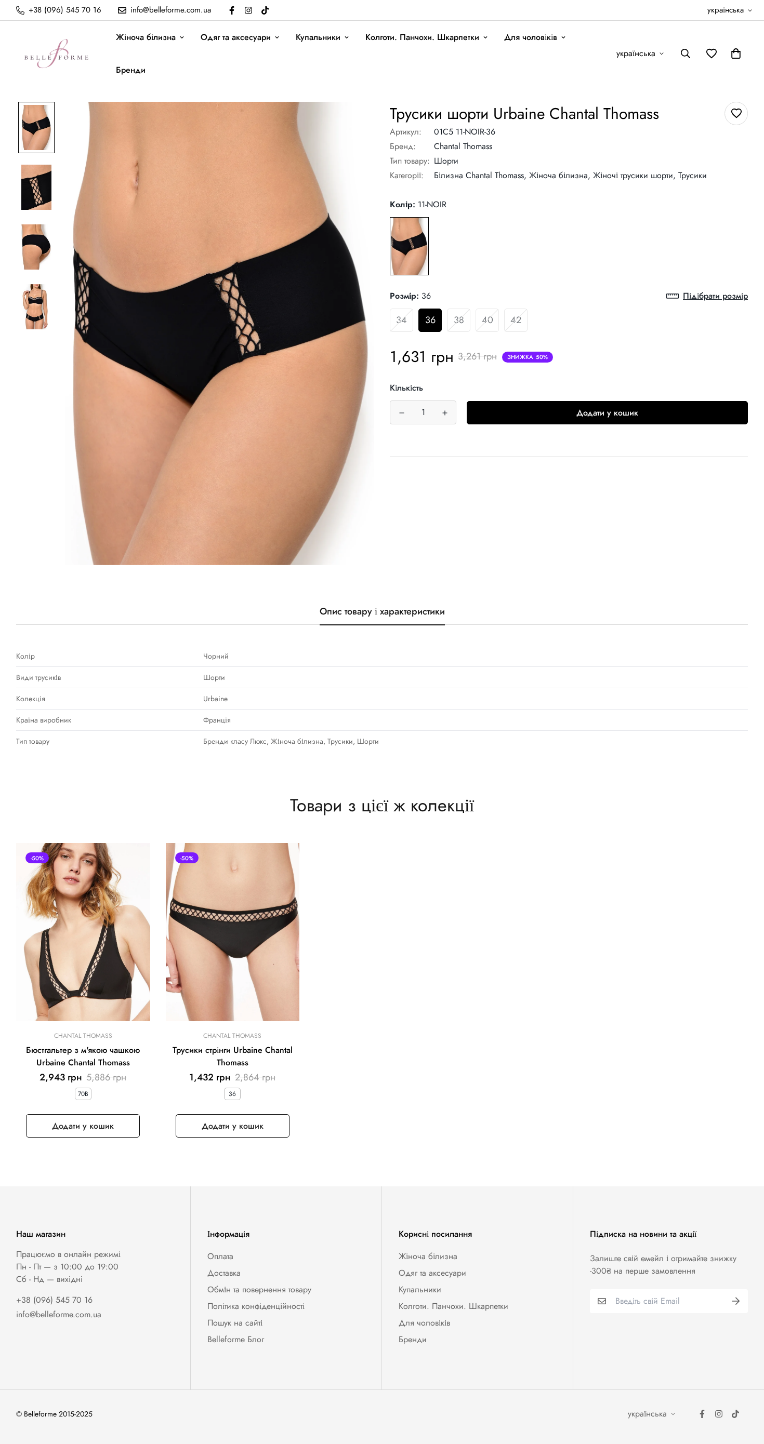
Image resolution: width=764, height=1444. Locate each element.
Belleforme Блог (235, 1339)
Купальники (318, 37)
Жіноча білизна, (559, 175)
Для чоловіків (530, 37)
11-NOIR (409, 246)
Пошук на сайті (234, 1323)
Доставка (224, 1273)
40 (487, 320)
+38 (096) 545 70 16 (54, 1300)
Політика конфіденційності (256, 1306)
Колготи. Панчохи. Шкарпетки (422, 37)
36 (430, 320)
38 (459, 320)
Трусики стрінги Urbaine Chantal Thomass (233, 1056)
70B (83, 1094)
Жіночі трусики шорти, (634, 175)
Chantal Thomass (463, 146)
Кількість (406, 388)
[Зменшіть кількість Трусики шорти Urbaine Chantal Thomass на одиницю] (401, 413)
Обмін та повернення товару (259, 1289)
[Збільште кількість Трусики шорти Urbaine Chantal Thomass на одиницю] (444, 413)
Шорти (446, 161)
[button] (734, 53)
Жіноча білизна (146, 37)
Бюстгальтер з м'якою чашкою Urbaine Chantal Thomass (83, 1056)
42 (515, 320)
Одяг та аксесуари (236, 37)
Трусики (692, 175)
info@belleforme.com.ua (58, 1314)
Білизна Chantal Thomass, (480, 175)
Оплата (220, 1256)
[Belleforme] (57, 53)
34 (401, 320)
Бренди (131, 70)
